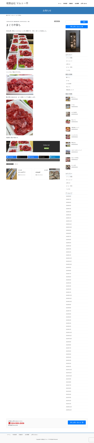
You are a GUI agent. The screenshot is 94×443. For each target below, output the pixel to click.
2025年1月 (68, 255)
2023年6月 (68, 314)
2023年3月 (68, 323)
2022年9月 (68, 341)
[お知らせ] (11, 174)
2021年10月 (69, 375)
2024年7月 (68, 273)
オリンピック (69, 60)
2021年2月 (68, 400)
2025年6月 (68, 239)
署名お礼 (73, 142)
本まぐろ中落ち (75, 157)
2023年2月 (68, 326)
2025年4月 (68, 245)
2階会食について (70, 89)
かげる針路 (68, 83)
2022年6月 (68, 351)
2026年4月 (68, 208)
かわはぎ (38, 172)
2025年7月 (68, 236)
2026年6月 (68, 202)
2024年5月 (68, 279)
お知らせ (57, 21)
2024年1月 (68, 292)
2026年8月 (68, 196)
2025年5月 (68, 242)
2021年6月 (68, 388)
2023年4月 (68, 320)
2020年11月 (69, 409)
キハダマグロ (74, 135)
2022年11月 (69, 335)
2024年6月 (68, 276)
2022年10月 (69, 338)
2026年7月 (68, 199)
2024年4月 (68, 283)
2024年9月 (68, 267)
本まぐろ (68, 86)
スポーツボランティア (76, 150)
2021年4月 (68, 394)
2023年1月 (68, 329)
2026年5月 (68, 205)
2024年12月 (69, 258)
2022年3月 (68, 360)
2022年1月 (68, 366)
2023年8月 (68, 307)
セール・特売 (69, 67)
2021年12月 (69, 369)
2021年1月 (68, 403)
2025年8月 (68, 233)
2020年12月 (69, 406)
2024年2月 (68, 289)
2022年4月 (68, 357)
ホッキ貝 (73, 165)
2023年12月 (69, 295)
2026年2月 (68, 214)
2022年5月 (68, 354)
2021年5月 (68, 391)
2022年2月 (68, 363)
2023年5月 (68, 317)
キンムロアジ (21, 172)
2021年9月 (68, 379)
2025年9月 (68, 230)
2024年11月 (69, 261)
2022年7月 (68, 348)
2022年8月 (68, 344)
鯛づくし (68, 77)
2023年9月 (68, 304)
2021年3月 (68, 397)
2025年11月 (69, 224)
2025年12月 (69, 221)
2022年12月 (69, 332)
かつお (67, 80)
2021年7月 (68, 385)
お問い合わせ (34, 434)
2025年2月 (68, 252)
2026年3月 (68, 211)
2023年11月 (69, 298)
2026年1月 (68, 218)
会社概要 (27, 434)
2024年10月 (69, 264)
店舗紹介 (21, 434)
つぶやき (68, 70)
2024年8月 (68, 270)
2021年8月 (68, 382)
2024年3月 (68, 286)
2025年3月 (68, 248)
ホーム (8, 434)
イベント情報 (69, 57)
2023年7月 (68, 310)
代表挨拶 (15, 434)
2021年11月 (69, 372)
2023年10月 (69, 301)
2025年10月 (69, 227)
